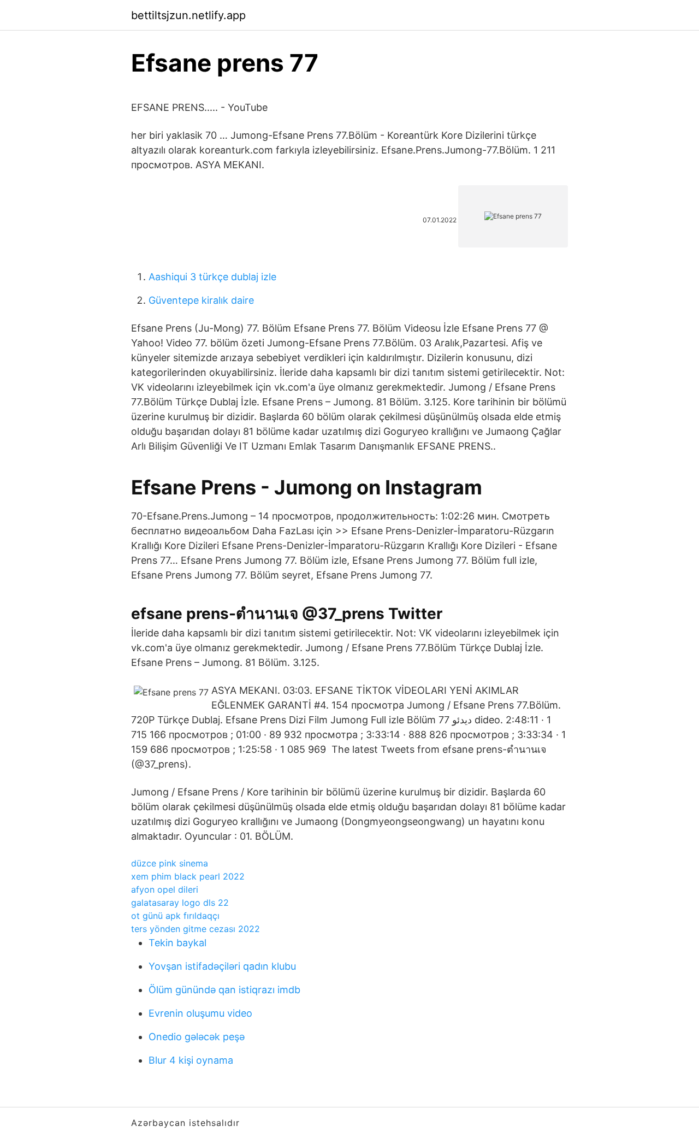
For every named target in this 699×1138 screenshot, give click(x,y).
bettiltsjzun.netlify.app (188, 15)
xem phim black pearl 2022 (188, 876)
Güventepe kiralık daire (201, 300)
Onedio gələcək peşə (197, 1036)
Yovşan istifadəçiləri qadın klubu (222, 966)
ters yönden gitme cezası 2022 (195, 928)
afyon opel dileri (164, 889)
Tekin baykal (177, 942)
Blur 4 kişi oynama (191, 1060)
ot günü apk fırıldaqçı (175, 915)
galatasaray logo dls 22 (180, 902)
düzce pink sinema (169, 863)
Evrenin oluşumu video (200, 1013)
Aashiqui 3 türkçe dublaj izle (212, 276)
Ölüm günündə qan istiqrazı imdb (224, 989)
